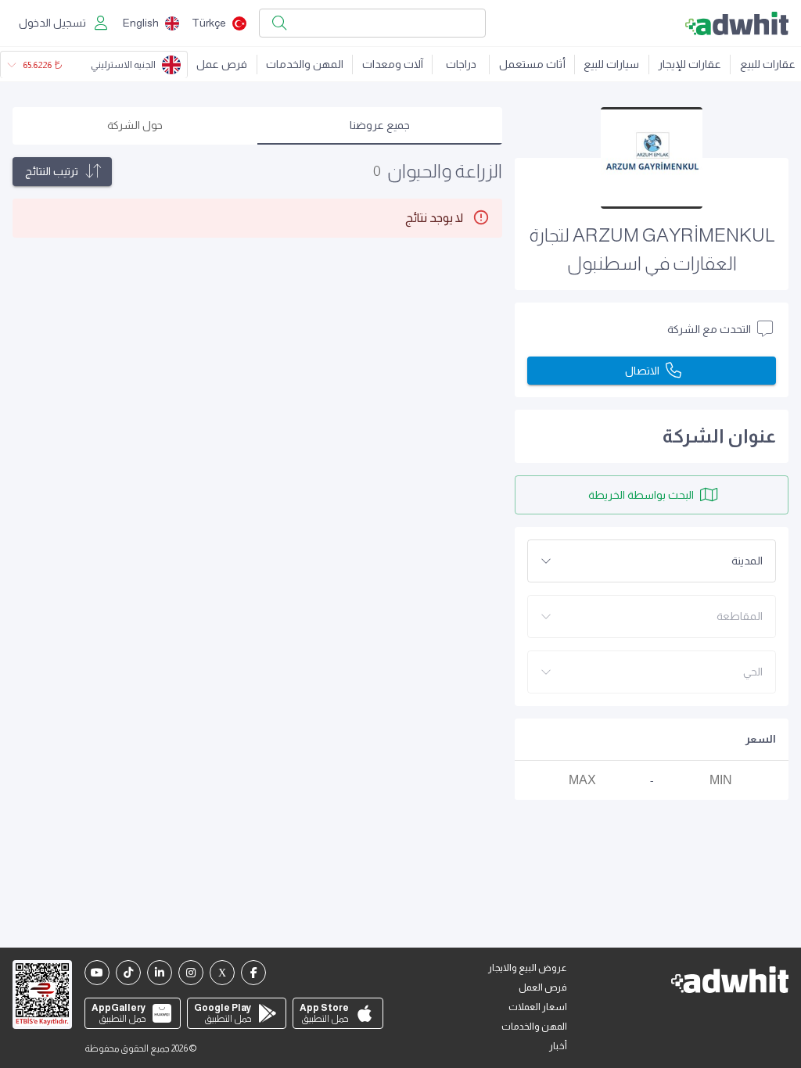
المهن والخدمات (304, 64)
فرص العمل (543, 987)
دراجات (461, 64)
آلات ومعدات (392, 64)
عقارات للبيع (768, 64)
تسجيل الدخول (52, 22)
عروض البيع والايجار (527, 967)
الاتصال (642, 370)
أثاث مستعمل (532, 64)
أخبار (558, 1046)
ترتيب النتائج (51, 171)
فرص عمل (221, 64)
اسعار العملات (537, 1007)
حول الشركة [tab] (135, 125)
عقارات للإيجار (689, 64)
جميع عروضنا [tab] (380, 125)
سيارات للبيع (611, 64)
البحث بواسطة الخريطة (641, 495)
